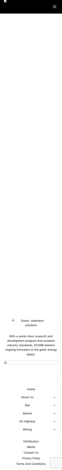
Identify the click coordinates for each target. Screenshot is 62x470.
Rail (27, 405)
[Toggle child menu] (54, 397)
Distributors (31, 441)
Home (31, 389)
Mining (27, 429)
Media (31, 447)
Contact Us (31, 452)
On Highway (27, 421)
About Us (27, 397)
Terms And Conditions (31, 464)
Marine (27, 413)
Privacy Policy (31, 458)
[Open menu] (54, 7)
